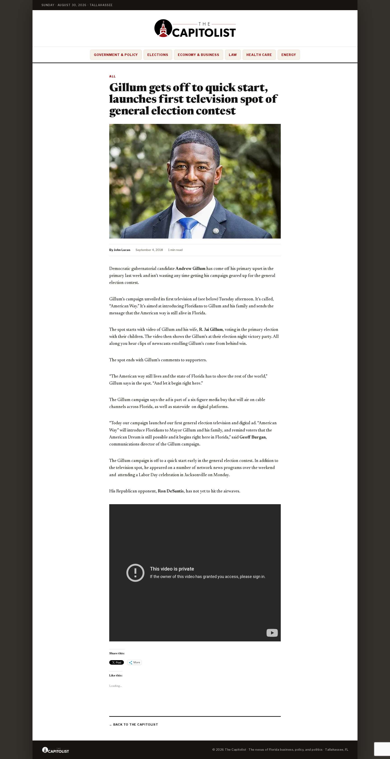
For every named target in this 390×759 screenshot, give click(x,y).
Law (233, 55)
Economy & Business (199, 55)
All (112, 76)
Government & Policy (116, 55)
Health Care (259, 55)
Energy (288, 55)
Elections (157, 55)
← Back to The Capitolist (133, 724)
